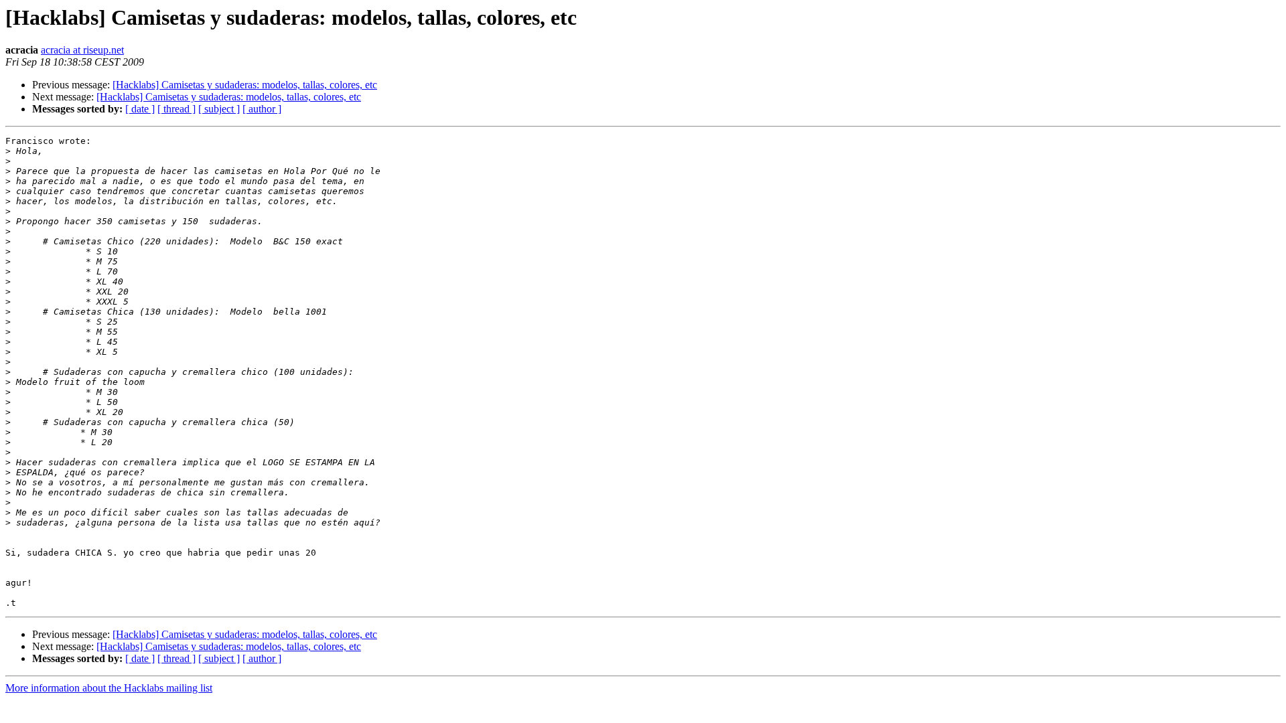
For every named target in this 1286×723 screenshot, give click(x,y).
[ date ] (140, 108)
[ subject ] (219, 108)
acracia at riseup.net (82, 50)
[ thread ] (176, 108)
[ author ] (261, 108)
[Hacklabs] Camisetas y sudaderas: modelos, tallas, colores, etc (245, 84)
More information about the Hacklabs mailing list (108, 688)
